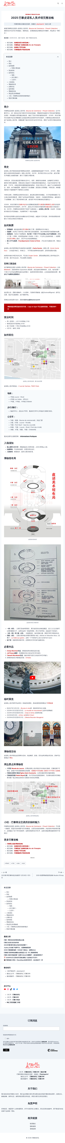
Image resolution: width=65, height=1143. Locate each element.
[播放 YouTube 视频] (32, 678)
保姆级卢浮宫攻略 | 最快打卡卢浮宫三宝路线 (45, 771)
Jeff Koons (11, 653)
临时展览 (11, 89)
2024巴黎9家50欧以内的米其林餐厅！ (16, 945)
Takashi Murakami (13, 655)
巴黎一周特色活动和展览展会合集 (14, 940)
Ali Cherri (31, 715)
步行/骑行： (15, 77)
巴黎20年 (27, 973)
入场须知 (11, 82)
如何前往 (11, 73)
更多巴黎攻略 (13, 98)
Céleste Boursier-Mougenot (34, 717)
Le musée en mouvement (33, 710)
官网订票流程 (16, 68)
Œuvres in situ (25, 708)
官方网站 (26, 229)
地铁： (14, 75)
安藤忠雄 (48, 207)
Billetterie (7, 269)
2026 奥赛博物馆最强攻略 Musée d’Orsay (50, 874)
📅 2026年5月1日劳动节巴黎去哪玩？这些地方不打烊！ (21, 957)
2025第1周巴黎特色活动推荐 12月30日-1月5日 (15, 875)
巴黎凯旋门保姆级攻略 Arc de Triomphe (27, 45)
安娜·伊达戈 (23, 204)
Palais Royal (20, 775)
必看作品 (11, 86)
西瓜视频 (13, 1002)
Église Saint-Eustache (28, 773)
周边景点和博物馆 (14, 93)
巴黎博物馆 (28, 14)
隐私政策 (33, 1126)
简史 (10, 63)
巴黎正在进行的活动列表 (11, 942)
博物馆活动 (12, 91)
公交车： (14, 80)
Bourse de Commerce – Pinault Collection (43, 28)
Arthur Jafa (22, 715)
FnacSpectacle (23, 241)
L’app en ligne (32, 306)
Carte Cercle (37, 248)
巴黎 (12, 863)
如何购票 (11, 66)
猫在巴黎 (43, 1072)
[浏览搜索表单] (58, 3)
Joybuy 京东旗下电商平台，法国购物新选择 (17, 947)
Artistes (28, 658)
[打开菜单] (62, 3)
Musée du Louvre (18, 768)
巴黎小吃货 (16, 1000)
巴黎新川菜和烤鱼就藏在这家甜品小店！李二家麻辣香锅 (21, 952)
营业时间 (11, 70)
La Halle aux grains (17, 638)
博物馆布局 (12, 84)
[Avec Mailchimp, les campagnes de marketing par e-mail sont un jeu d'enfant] (52, 1051)
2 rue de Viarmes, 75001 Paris (28, 386)
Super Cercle (33, 255)
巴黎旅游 (33, 14)
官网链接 (50, 703)
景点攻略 (38, 14)
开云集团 (41, 204)
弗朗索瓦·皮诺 (49, 204)
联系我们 (33, 1123)
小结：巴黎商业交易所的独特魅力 (19, 96)
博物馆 (7, 863)
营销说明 (33, 1129)
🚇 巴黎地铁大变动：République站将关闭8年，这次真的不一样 (23, 960)
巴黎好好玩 (19, 973)
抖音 (18, 1002)
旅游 (23, 863)
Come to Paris (35, 241)
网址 (11, 758)
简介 (10, 61)
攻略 (18, 863)
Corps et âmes (30, 713)
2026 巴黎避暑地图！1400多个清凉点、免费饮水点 (20, 950)
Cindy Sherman (12, 651)
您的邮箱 (5, 1025)
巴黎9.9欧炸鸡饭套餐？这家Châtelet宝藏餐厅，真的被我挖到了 (23, 955)
